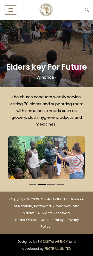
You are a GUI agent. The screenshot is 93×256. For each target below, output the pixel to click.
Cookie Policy (53, 219)
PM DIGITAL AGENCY (53, 241)
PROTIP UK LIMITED (57, 248)
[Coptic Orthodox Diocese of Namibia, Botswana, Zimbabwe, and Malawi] (51, 10)
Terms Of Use (26, 219)
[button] (10, 10)
